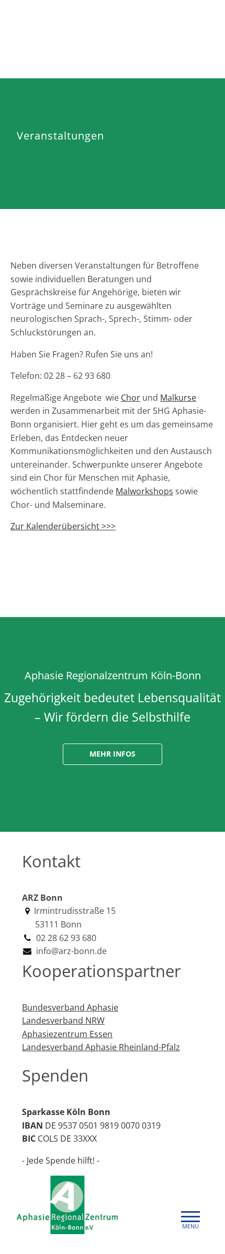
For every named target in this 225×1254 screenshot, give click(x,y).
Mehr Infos (112, 754)
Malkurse (178, 397)
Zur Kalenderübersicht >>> (63, 526)
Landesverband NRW (63, 1020)
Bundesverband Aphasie (70, 1007)
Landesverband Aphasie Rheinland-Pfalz (101, 1047)
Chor (130, 397)
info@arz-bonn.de (70, 951)
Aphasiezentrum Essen (67, 1034)
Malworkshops (144, 491)
